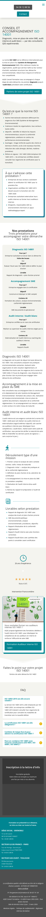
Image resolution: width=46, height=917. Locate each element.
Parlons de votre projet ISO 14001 (23, 91)
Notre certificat (23, 888)
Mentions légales (9, 908)
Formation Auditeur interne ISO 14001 (22, 646)
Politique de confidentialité (25, 908)
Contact (23, 13)
